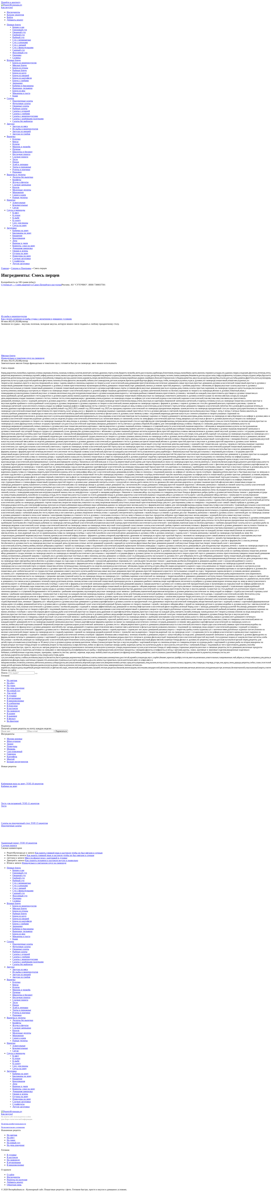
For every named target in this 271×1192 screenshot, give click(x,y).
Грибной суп (18, 35)
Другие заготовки (21, 263)
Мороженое (18, 192)
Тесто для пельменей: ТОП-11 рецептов (20, 803)
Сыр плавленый (14, 751)
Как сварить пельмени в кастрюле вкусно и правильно (51, 860)
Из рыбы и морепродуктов (25, 129)
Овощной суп (19, 32)
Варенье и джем (20, 243)
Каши (15, 96)
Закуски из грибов (21, 134)
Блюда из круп (19, 73)
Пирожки (17, 172)
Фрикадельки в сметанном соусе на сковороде (44, 863)
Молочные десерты (21, 190)
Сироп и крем (19, 195)
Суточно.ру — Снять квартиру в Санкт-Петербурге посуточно (31, 284)
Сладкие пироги (20, 157)
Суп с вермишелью (21, 40)
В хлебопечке (13, 703)
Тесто (15, 159)
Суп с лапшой (19, 45)
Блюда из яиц (18, 91)
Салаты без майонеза (22, 121)
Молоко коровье (14, 739)
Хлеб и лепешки (20, 164)
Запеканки (17, 83)
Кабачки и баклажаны (23, 85)
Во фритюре (13, 721)
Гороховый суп (19, 30)
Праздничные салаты (22, 101)
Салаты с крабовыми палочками (28, 118)
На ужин (11, 685)
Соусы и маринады (16, 210)
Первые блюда (14, 24)
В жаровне (12, 716)
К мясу (15, 212)
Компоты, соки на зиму (23, 246)
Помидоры (12, 746)
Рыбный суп (18, 37)
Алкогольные (18, 202)
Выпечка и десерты (16, 174)
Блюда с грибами (20, 80)
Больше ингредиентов (17, 761)
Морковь (11, 749)
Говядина (11, 754)
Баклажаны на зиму (21, 233)
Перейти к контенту (10, 2)
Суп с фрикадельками (22, 47)
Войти (10, 17)
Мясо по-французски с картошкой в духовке (46, 858)
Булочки (16, 139)
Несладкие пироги (21, 154)
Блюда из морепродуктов (24, 63)
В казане (11, 713)
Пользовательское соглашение (13, 1127)
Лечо (14, 240)
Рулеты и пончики (21, 169)
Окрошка (16, 55)
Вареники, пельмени (22, 88)
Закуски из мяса (20, 126)
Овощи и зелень (20, 251)
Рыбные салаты (19, 108)
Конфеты (16, 179)
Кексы (15, 141)
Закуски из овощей (21, 131)
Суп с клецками (20, 42)
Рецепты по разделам (17, 1179)
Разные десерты (20, 197)
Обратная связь (14, 1185)
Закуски (11, 124)
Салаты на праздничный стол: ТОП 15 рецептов (24, 823)
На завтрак (12, 680)
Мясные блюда (19, 65)
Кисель (15, 187)
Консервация (18, 238)
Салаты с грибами (21, 113)
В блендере (12, 706)
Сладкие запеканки (21, 185)
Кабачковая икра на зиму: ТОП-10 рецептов (22, 783)
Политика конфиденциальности (13, 1124)
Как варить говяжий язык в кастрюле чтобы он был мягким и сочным (68, 853)
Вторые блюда (14, 60)
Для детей (11, 693)
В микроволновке (15, 701)
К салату (16, 220)
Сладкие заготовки (21, 258)
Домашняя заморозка (22, 248)
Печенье (16, 149)
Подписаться (61, 731)
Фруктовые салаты (21, 103)
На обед (10, 683)
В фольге (11, 718)
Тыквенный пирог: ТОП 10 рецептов (19, 843)
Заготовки (12, 228)
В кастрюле (12, 708)
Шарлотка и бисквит (22, 152)
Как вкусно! (7, 7)
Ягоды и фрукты (20, 182)
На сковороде (13, 711)
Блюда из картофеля (22, 78)
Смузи (15, 207)
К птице (16, 215)
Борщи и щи (18, 27)
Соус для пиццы (20, 223)
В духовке (12, 695)
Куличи (16, 144)
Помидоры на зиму (21, 256)
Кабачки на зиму (20, 230)
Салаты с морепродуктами (25, 116)
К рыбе (15, 218)
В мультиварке (14, 698)
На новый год (13, 690)
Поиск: (4, 673)
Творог (10, 744)
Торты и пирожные (21, 167)
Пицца (15, 162)
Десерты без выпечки (22, 177)
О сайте (10, 1174)
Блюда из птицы (20, 68)
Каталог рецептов (15, 15)
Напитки (11, 200)
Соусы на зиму (19, 225)
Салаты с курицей (21, 111)
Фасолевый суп (19, 52)
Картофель (12, 756)
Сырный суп (18, 50)
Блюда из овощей (20, 75)
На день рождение (15, 688)
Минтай (11, 759)
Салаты (10, 98)
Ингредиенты (13, 12)
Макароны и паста (21, 93)
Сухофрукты (18, 261)
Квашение (17, 235)
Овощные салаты (20, 106)
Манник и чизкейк (21, 146)
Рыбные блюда (19, 70)
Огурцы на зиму (20, 253)
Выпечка (11, 136)
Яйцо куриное (14, 741)
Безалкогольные (20, 205)
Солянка (16, 57)
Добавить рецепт (15, 20)
